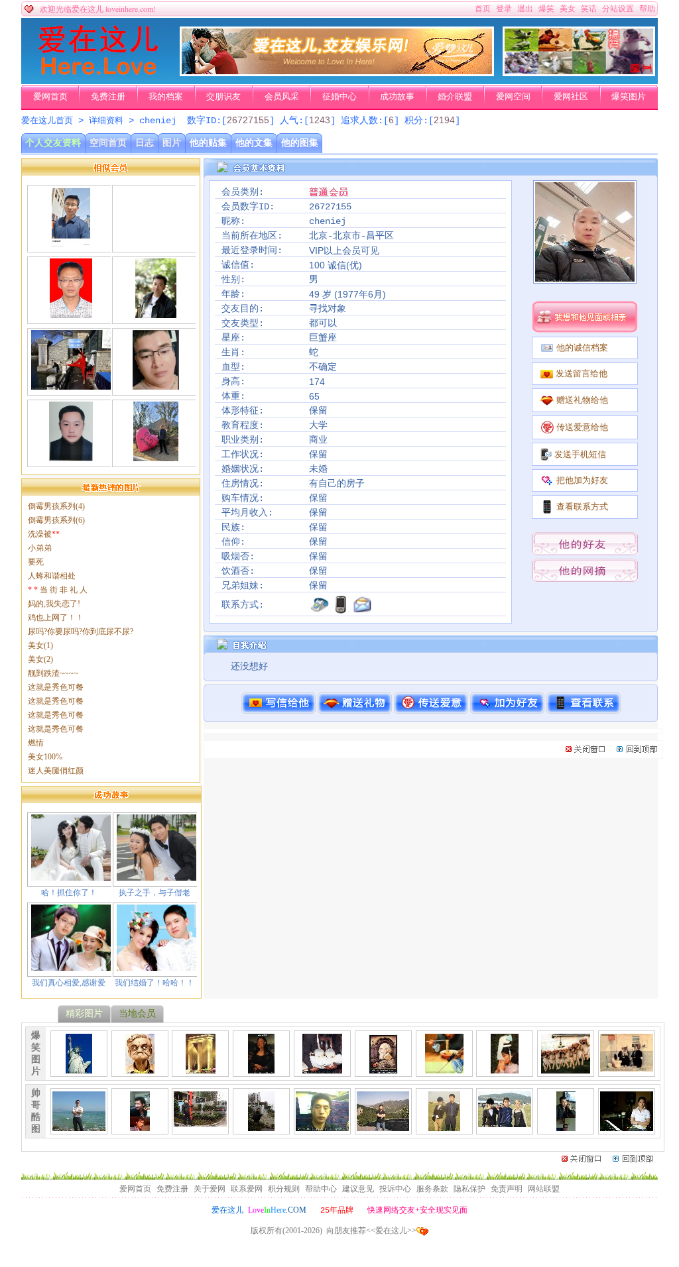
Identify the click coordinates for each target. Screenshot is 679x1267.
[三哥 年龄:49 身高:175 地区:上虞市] (155, 456)
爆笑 (546, 8)
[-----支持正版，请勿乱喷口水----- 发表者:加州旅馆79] (383, 1126)
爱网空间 (513, 96)
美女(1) (40, 645)
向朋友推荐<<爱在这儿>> (371, 1230)
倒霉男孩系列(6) (56, 520)
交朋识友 (223, 96)
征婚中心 (339, 96)
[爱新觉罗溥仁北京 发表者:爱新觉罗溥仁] (626, 1126)
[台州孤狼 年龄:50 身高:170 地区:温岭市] (156, 384)
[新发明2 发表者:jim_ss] (505, 1068)
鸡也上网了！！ (56, 617)
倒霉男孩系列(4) (56, 506)
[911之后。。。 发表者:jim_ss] (79, 1068)
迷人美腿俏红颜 (56, 770)
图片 (171, 143)
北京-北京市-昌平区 (351, 236)
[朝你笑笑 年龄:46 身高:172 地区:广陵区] (70, 456)
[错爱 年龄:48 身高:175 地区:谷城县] (70, 241)
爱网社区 (571, 96)
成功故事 (397, 96)
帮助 (647, 8)
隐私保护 (469, 1188)
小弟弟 (40, 548)
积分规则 (284, 1188)
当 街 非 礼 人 (58, 589)
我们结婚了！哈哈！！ (154, 982)
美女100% (45, 756)
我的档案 (166, 96)
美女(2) (40, 659)
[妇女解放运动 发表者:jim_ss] (322, 1068)
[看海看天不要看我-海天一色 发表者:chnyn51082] (78, 1126)
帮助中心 (321, 1188)
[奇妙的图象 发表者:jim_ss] (383, 1068)
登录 (504, 8)
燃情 (36, 742)
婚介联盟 (455, 96)
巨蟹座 (323, 338)
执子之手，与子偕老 (154, 892)
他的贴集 (208, 143)
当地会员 (137, 1014)
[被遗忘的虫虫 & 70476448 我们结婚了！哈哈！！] (156, 965)
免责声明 (507, 1188)
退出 (525, 8)
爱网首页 (50, 96)
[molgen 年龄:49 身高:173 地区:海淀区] (71, 384)
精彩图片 (84, 1014)
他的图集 (299, 143)
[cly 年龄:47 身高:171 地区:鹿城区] (156, 241)
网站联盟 (544, 1188)
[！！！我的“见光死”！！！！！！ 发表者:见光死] (322, 1126)
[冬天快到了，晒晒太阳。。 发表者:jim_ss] (565, 1068)
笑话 (589, 8)
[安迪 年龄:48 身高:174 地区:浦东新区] (71, 312)
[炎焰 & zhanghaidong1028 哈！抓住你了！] (71, 875)
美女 (568, 8)
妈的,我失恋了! (54, 603)
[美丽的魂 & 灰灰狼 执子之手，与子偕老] (156, 875)
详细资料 (106, 121)
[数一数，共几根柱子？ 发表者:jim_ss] (201, 1068)
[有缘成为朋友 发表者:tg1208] (200, 1121)
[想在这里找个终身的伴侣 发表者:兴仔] (140, 1126)
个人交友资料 (53, 143)
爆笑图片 (628, 96)
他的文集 (254, 143)
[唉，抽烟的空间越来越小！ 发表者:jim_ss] (626, 1066)
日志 (144, 143)
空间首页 (108, 143)
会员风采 (282, 96)
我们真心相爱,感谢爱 (68, 982)
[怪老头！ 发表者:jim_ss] (139, 1068)
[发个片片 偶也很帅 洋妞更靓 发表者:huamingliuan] (444, 1126)
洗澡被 (44, 534)
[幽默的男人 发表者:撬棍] (566, 1126)
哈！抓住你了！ (69, 892)
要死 (36, 562)
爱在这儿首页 (47, 121)
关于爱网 (209, 1188)
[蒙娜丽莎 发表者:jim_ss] (261, 1068)
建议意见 (358, 1188)
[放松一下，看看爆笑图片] (579, 73)
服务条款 (432, 1188)
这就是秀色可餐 (56, 687)
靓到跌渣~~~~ (53, 673)
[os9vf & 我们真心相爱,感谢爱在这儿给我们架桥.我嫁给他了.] (71, 965)
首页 (483, 8)
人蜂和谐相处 (52, 575)
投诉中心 (395, 1188)
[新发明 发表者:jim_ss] (444, 1068)
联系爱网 (247, 1188)
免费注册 (108, 96)
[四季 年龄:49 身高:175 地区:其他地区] (155, 312)
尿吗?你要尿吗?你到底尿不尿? (80, 631)
